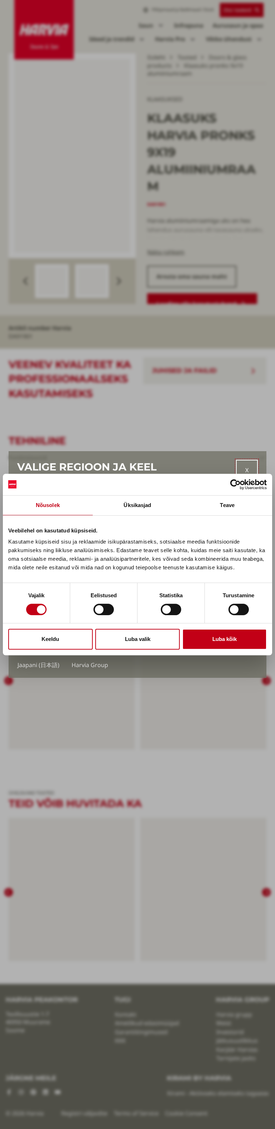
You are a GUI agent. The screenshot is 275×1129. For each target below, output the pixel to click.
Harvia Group (90, 665)
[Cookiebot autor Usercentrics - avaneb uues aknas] (235, 484)
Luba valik (137, 639)
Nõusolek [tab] (48, 505)
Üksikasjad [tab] (137, 505)
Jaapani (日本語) (38, 665)
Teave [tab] (227, 505)
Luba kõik (224, 639)
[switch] (103, 609)
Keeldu (50, 639)
